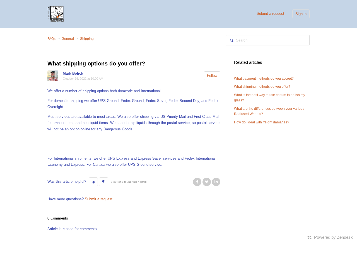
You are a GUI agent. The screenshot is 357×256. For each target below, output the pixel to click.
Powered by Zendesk (333, 237)
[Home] (55, 13)
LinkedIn (216, 182)
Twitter (206, 182)
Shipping (87, 39)
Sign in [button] (301, 14)
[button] (93, 181)
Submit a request (270, 13)
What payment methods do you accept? (264, 79)
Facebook (197, 182)
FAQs (51, 39)
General (68, 39)
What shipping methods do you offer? (262, 87)
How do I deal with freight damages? (261, 122)
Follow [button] (212, 76)
